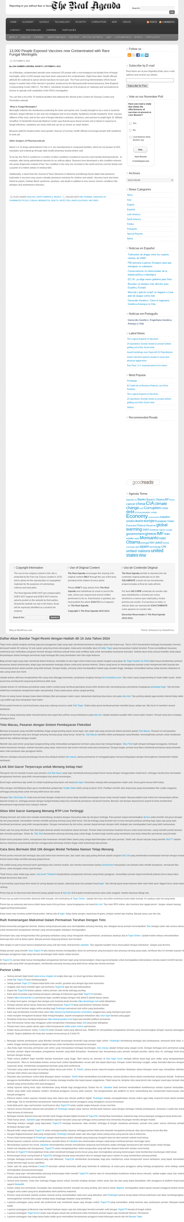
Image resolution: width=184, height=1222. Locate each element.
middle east (132, 538)
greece (150, 534)
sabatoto (84, 945)
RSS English (33, 30)
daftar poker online (74, 1026)
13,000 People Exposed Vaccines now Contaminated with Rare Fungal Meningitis (59, 52)
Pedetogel (61, 1008)
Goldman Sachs (157, 530)
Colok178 (44, 1030)
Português (69, 30)
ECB (137, 512)
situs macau (103, 1048)
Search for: (19, 617)
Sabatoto (108, 1087)
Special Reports (93, 37)
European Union (164, 521)
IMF (160, 533)
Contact (15, 30)
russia (166, 543)
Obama (133, 542)
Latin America (123, 37)
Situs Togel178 (35, 950)
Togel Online (79, 898)
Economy (28, 22)
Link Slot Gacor (54, 773)
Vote (140, 149)
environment (153, 517)
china (140, 504)
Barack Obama (155, 499)
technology (155, 547)
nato (162, 538)
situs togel (105, 1015)
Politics (74, 37)
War (114, 22)
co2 (141, 508)
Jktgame (120, 1188)
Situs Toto (127, 744)
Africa (138, 37)
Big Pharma (86, 197)
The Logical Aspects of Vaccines (142, 339)
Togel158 (59, 987)
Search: (136, 8)
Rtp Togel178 (19, 979)
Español (52, 30)
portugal (145, 543)
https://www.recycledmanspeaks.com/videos (71, 1012)
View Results (141, 157)
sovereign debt (132, 547)
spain (144, 546)
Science (44, 22)
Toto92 (80, 1069)
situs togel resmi (114, 1058)
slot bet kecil (108, 865)
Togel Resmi (33, 1213)
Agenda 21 (131, 499)
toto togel (78, 782)
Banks (141, 499)
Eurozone (131, 525)
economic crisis (148, 512)
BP (167, 499)
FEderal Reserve (146, 525)
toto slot (98, 715)
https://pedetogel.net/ (88, 1001)
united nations (138, 551)
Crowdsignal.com (140, 161)
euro (139, 521)
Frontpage (132, 381)
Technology (62, 22)
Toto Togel (78, 705)
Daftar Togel (106, 648)
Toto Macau (144, 731)
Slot (84, 1023)
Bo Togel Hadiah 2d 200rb (136, 661)
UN (163, 546)
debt (130, 512)
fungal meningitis (40, 200)
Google (169, 530)
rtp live (146, 817)
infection (64, 200)
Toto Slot (38, 833)
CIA (150, 503)
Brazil (171, 500)
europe (149, 521)
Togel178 (7, 960)
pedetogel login (158, 687)
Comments (168, 22)
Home (13, 22)
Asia (108, 37)
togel (101, 883)
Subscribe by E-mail (142, 65)
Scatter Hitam (69, 788)
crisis (164, 508)
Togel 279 (27, 983)
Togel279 (49, 1148)
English (26, 37)
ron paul (156, 542)
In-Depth (81, 22)
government (135, 534)
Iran (167, 534)
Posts (153, 22)
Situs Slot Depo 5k (17, 797)
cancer (130, 504)
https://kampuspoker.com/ (60, 1019)
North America (57, 37)
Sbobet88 (19, 1184)
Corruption (99, 22)
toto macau (71, 757)
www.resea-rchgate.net (45, 976)
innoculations (79, 200)
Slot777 (169, 839)
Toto (148, 926)
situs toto (126, 696)
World (13, 37)
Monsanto (149, 537)
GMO (145, 529)
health (54, 200)
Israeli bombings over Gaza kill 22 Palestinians (150, 352)
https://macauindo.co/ (24, 997)
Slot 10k (126, 855)
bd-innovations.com (111, 677)
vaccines (93, 200)
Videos (127, 22)
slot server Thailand (46, 874)
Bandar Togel (135, 1216)
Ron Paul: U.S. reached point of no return (147, 365)
